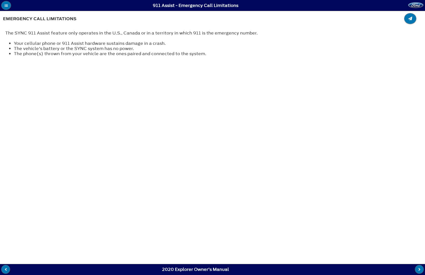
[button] (6, 5)
